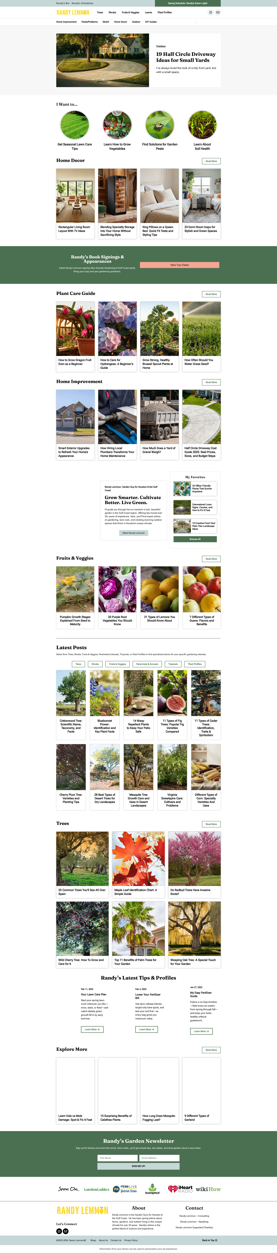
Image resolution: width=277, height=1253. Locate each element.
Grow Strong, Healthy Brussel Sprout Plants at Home (158, 363)
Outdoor (136, 21)
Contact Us (116, 1240)
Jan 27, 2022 (196, 987)
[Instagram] (211, 12)
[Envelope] (218, 12)
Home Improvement (66, 21)
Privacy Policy (131, 1240)
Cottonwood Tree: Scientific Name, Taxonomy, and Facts (71, 726)
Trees (100, 12)
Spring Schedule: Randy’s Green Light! (187, 3)
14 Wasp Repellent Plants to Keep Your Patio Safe (138, 726)
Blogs (93, 1240)
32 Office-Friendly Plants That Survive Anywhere (202, 488)
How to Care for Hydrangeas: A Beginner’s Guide (116, 363)
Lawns (148, 12)
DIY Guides (151, 21)
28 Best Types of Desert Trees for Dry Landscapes (104, 798)
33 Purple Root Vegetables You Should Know (117, 620)
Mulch (106, 21)
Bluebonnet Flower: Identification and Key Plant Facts (105, 726)
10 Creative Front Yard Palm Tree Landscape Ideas (203, 526)
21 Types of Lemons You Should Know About (159, 618)
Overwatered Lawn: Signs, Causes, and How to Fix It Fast (202, 507)
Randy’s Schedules (82, 3)
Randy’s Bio (63, 3)
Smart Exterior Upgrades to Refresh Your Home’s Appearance (74, 452)
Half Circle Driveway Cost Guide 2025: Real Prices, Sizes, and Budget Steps (201, 452)
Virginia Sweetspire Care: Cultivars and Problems (172, 800)
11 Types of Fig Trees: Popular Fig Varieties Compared (172, 726)
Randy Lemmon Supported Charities (194, 1227)
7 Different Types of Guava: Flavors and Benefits (202, 620)
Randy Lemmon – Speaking (194, 1221)
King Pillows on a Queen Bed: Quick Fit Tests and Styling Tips (158, 230)
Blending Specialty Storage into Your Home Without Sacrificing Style (117, 230)
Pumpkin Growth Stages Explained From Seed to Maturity (75, 620)
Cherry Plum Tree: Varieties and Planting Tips (71, 798)
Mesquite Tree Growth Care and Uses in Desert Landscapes (138, 800)
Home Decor (120, 21)
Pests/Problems (90, 21)
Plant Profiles (165, 12)
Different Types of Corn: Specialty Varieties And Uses (206, 800)
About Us (103, 1240)
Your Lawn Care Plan (93, 994)
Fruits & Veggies (130, 12)
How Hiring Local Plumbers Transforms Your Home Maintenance (117, 452)
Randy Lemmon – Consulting (194, 1216)
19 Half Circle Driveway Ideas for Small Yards (186, 57)
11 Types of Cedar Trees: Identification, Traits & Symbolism (206, 728)
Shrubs (112, 12)
